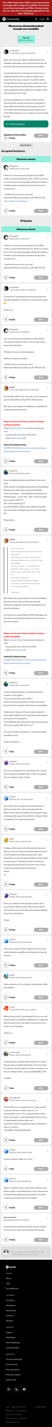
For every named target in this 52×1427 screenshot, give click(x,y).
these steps (32, 10)
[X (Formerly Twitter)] (16, 1389)
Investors (10, 1315)
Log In (42, 19)
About (8, 1278)
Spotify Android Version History (17, 451)
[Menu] (48, 19)
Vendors (9, 1320)
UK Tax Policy (23, 1418)
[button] (48, 52)
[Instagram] (9, 1389)
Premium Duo (11, 1364)
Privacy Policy (10, 1411)
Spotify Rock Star (18, 428)
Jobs (8, 1283)
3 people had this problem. (15, 134)
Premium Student (13, 1374)
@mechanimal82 (19, 438)
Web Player (11, 1337)
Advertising (11, 1310)
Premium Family (12, 1369)
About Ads (9, 1414)
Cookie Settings (21, 1411)
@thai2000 (15, 548)
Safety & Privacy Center (18, 1407)
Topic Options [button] (25, 145)
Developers (11, 1305)
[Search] (36, 19)
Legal (7, 1407)
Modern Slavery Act (12, 1418)
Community (13, 19)
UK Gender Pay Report (13, 1422)
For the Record (12, 1288)
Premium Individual (14, 1359)
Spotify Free (11, 1379)
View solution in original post (16, 201)
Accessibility (18, 1414)
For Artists (10, 1300)
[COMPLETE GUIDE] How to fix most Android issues (25, 448)
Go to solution (27, 40)
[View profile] (6, 51)
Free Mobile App (13, 1342)
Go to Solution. (18, 124)
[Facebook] (24, 1389)
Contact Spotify (12, 1347)
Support (9, 1332)
